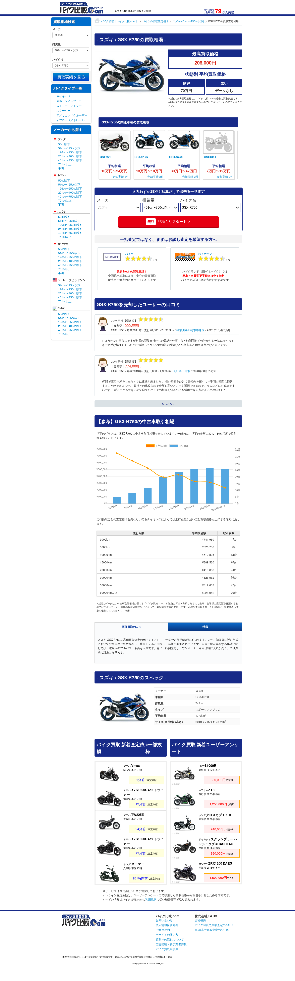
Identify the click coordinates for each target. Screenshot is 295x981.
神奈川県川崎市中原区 (190, 330)
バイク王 (130, 254)
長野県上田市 (181, 371)
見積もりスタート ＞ (169, 222)
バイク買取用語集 (167, 949)
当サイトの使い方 (167, 935)
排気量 (148, 200)
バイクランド (206, 254)
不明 (61, 168)
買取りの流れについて (170, 939)
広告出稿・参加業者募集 (171, 944)
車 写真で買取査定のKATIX (212, 930)
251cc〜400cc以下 (70, 156)
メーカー (105, 200)
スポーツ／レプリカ (69, 101)
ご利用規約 (163, 930)
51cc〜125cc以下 (69, 148)
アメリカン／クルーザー (71, 115)
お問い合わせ (164, 920)
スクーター (63, 110)
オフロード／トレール (70, 120)
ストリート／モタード (70, 106)
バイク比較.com (167, 916)
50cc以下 (64, 144)
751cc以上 (64, 164)
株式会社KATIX (206, 916)
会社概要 (200, 920)
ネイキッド (63, 96)
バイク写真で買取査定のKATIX (214, 925)
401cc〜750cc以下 (70, 160)
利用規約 (151, 899)
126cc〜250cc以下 (70, 152)
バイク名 (188, 200)
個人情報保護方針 (167, 925)
